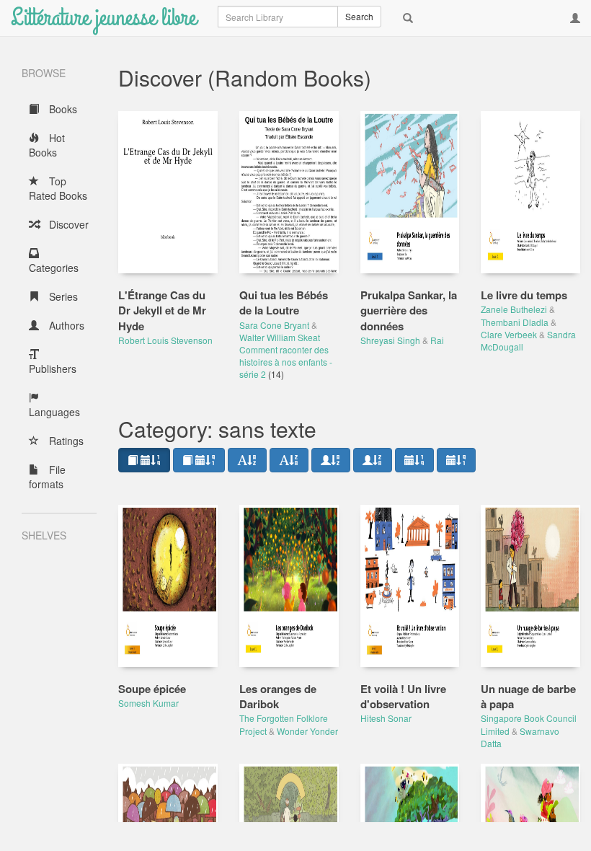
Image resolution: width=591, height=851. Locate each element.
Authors (65, 325)
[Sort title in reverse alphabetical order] (289, 460)
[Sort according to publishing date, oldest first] (456, 460)
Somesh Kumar (148, 703)
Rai (437, 340)
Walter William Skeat (279, 337)
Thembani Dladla (514, 322)
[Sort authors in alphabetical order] (330, 460)
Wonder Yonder (307, 731)
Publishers (52, 368)
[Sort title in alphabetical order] (247, 460)
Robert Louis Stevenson (165, 340)
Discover (67, 224)
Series (62, 296)
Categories (54, 267)
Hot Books (47, 145)
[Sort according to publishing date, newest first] (414, 460)
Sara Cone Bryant (274, 325)
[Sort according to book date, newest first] (144, 460)
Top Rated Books (58, 188)
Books (61, 109)
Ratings (65, 440)
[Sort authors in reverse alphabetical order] (372, 460)
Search (359, 16)
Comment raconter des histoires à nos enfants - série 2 (285, 361)
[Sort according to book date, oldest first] (199, 460)
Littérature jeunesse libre (103, 18)
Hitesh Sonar (386, 718)
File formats (47, 476)
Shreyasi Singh (390, 340)
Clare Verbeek (509, 334)
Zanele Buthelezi (514, 309)
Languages (54, 412)
